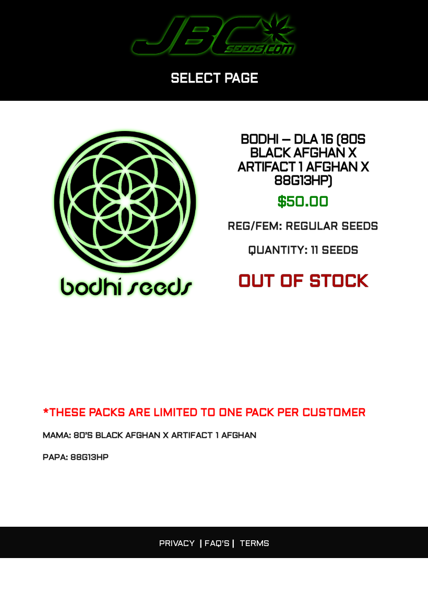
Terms (254, 544)
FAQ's (217, 544)
